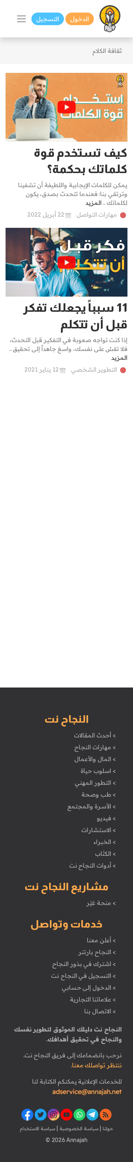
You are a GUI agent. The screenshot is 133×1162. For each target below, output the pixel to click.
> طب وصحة (98, 794)
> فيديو (106, 818)
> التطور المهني (95, 782)
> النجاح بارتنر (97, 952)
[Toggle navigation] (21, 19)
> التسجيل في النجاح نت (83, 975)
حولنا (107, 1128)
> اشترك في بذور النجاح (84, 963)
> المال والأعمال (95, 759)
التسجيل (47, 19)
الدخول (79, 19)
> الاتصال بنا (100, 1011)
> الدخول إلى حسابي (89, 987)
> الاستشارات (98, 830)
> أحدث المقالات (95, 735)
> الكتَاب (105, 853)
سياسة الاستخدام (37, 1128)
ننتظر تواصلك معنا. (96, 1065)
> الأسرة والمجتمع (91, 806)
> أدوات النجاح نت (92, 865)
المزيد (93, 202)
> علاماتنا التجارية (93, 999)
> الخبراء (104, 841)
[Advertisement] (66, 452)
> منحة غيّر (101, 902)
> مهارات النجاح (95, 747)
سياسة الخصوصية (78, 1128)
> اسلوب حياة (98, 770)
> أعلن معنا (101, 940)
